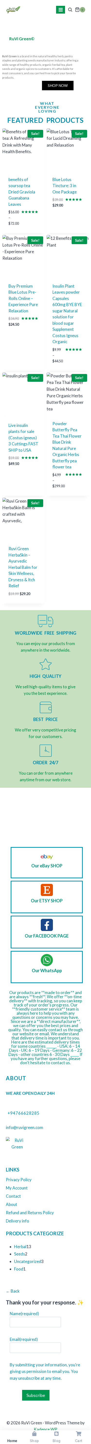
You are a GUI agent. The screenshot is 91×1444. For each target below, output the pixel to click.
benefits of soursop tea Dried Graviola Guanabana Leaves (21, 192)
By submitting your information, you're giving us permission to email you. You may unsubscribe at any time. (45, 1371)
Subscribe (35, 1395)
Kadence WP (45, 1429)
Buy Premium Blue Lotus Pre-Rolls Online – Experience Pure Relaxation (23, 298)
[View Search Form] (70, 10)
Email (24, 1339)
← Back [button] (13, 1291)
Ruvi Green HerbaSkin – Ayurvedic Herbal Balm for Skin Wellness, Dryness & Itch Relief (22, 567)
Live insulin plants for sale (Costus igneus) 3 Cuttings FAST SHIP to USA (23, 438)
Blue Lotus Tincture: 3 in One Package (64, 185)
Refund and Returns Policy (30, 1212)
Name (24, 1313)
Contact (13, 1196)
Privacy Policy (19, 1179)
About (11, 1204)
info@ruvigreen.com (24, 1127)
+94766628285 (24, 1113)
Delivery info (17, 1220)
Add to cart (64, 220)
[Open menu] (60, 9)
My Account (17, 1187)
